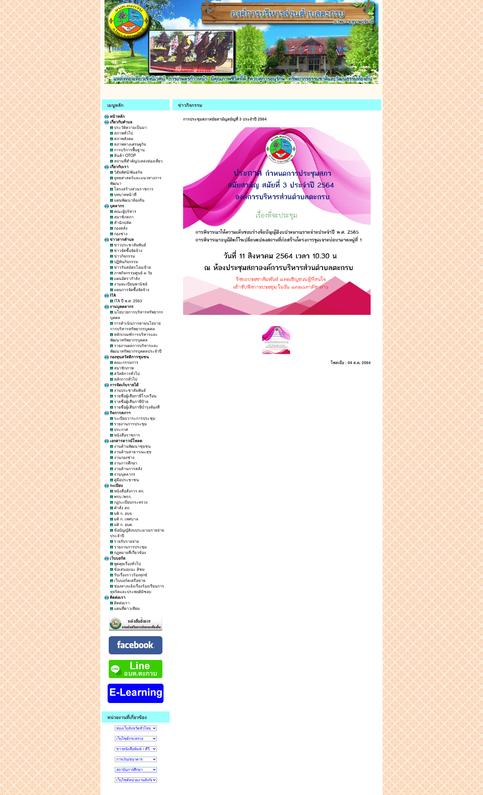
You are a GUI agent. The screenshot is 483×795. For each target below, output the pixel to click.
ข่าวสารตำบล (121, 239)
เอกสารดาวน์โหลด (125, 440)
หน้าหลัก (117, 116)
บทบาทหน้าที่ (124, 194)
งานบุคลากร (124, 474)
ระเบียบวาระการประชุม (134, 418)
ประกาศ (120, 429)
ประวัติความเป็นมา (130, 127)
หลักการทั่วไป (125, 379)
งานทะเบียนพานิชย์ (130, 284)
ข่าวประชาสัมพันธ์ (129, 244)
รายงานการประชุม (130, 423)
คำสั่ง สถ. (121, 507)
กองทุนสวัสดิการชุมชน (129, 356)
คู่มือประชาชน (126, 479)
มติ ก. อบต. (123, 524)
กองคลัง (120, 228)
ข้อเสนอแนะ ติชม (129, 569)
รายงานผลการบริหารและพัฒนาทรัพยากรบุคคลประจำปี (136, 348)
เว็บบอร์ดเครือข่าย (129, 580)
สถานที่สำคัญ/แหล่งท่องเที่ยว (138, 161)
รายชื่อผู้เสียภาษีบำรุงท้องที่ (136, 407)
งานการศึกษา (125, 463)
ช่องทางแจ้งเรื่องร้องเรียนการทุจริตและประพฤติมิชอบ (137, 588)
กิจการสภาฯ (120, 412)
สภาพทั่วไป (123, 133)
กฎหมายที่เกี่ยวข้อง (129, 552)
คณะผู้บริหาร (124, 211)
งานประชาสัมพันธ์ (129, 390)
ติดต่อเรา (117, 597)
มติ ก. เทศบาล (125, 519)
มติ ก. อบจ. (123, 513)
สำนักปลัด (122, 222)
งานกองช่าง (123, 457)
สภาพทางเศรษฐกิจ (129, 144)
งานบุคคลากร (121, 306)
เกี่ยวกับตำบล (120, 121)
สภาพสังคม (123, 138)
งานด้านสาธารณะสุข (132, 451)
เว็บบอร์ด (117, 558)
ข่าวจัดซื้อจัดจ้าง (127, 250)
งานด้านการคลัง (127, 468)
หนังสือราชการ (126, 435)
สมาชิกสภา (123, 217)
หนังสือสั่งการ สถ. (128, 491)
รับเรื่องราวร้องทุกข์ (130, 574)
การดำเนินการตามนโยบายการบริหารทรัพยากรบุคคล (135, 325)
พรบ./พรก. (122, 496)
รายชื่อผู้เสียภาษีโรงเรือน (135, 395)
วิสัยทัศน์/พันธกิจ (127, 172)
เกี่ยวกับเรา (119, 166)
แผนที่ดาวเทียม (126, 608)
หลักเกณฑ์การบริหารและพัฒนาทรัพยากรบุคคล (134, 337)
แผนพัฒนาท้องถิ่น (129, 200)
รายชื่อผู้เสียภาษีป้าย (130, 401)
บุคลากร (116, 205)
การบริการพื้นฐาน (129, 149)
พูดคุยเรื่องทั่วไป (127, 563)
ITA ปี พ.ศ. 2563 (127, 300)
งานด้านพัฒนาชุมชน (132, 446)
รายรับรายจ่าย (126, 541)
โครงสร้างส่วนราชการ (133, 189)
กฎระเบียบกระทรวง (130, 502)
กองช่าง (120, 233)
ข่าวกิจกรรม (124, 256)
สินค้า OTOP (124, 155)
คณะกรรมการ (125, 362)
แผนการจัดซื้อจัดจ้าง (131, 289)
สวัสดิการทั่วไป (126, 373)
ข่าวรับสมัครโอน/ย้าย (132, 267)
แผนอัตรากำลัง (126, 278)
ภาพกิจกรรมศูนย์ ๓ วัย (132, 272)
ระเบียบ (116, 485)
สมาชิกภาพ (123, 368)
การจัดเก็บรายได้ (124, 384)
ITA (112, 295)
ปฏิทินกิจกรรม (125, 261)
